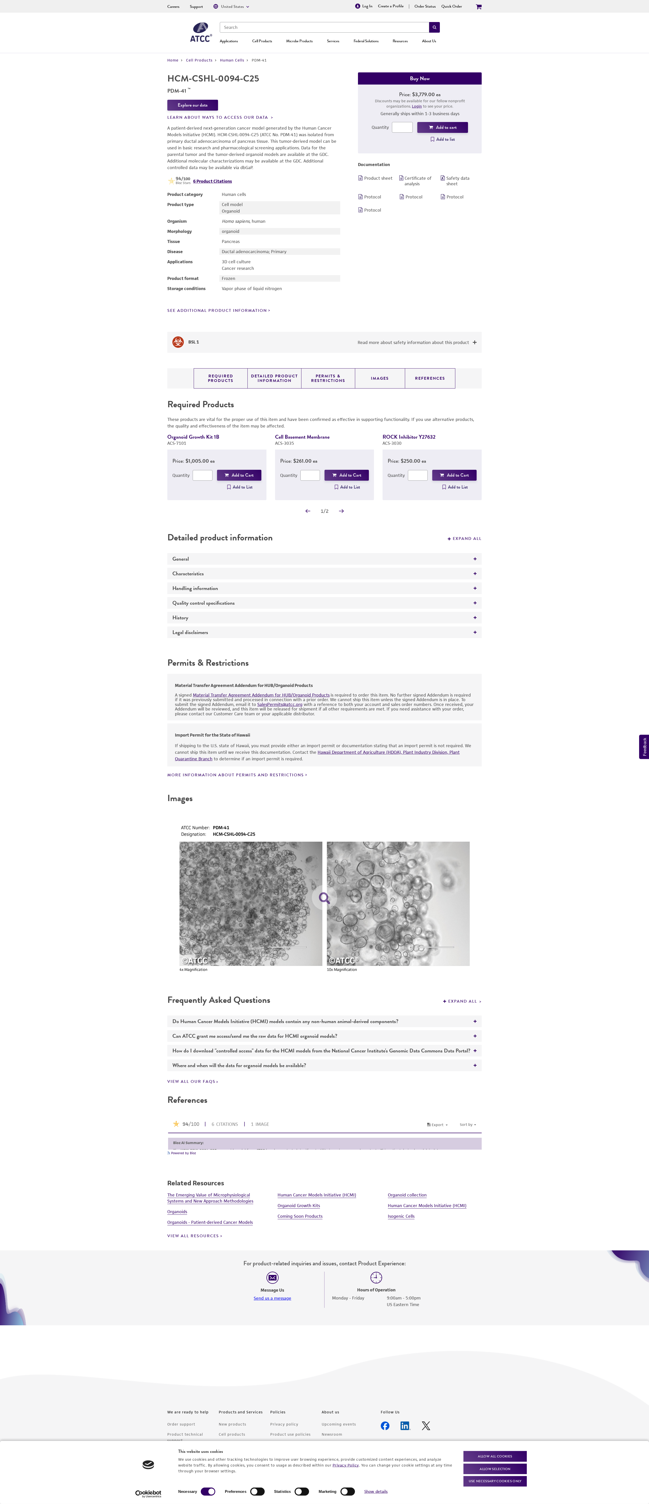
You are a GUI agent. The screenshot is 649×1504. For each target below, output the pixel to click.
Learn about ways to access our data (218, 117)
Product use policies (290, 1434)
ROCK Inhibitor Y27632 (409, 437)
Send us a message (272, 1298)
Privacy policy (284, 1424)
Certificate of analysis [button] (418, 181)
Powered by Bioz (183, 1153)
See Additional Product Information (217, 311)
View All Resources (193, 1236)
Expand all (467, 538)
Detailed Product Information (274, 378)
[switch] (257, 1492)
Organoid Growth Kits (299, 1205)
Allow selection (495, 1468)
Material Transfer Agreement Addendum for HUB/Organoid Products (261, 695)
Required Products (220, 378)
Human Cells (232, 60)
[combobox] (324, 27)
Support (196, 7)
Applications (229, 41)
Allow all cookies (495, 1456)
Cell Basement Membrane (302, 437)
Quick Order (451, 6)
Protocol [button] (372, 197)
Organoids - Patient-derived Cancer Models (210, 1222)
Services (333, 41)
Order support (181, 1424)
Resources (400, 41)
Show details (376, 1491)
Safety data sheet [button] (458, 181)
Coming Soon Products (300, 1216)
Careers (173, 7)
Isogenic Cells (401, 1216)
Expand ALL (463, 1001)
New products (232, 1424)
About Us (429, 41)
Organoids (177, 1211)
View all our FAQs (191, 1081)
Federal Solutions (366, 41)
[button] (434, 27)
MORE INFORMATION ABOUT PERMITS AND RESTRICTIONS (235, 775)
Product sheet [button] (378, 178)
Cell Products (262, 41)
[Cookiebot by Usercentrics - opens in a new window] (148, 1494)
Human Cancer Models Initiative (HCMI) (317, 1195)
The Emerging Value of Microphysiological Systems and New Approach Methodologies (210, 1198)
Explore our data (193, 105)
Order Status (425, 6)
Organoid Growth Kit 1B (193, 437)
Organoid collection (407, 1195)
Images (380, 378)
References (430, 378)
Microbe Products (299, 41)
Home (172, 60)
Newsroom (332, 1434)
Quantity (380, 127)
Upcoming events (339, 1424)
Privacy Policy (346, 1464)
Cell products (232, 1434)
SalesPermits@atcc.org (279, 704)
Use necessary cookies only (495, 1481)
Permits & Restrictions (328, 378)
